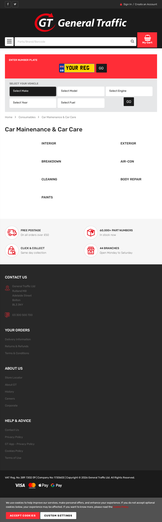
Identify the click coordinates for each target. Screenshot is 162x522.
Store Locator (13, 377)
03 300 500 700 (22, 314)
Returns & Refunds (16, 346)
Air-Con (127, 161)
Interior (48, 143)
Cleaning (49, 179)
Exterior (128, 143)
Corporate (11, 405)
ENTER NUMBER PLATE (23, 59)
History (9, 391)
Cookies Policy (14, 450)
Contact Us (12, 429)
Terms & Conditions (17, 353)
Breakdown (51, 161)
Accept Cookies (23, 515)
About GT (11, 384)
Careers (10, 398)
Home (8, 117)
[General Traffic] (81, 22)
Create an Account (146, 4)
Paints (47, 197)
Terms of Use (13, 457)
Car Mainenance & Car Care (59, 117)
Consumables (27, 117)
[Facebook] (8, 4)
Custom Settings (58, 515)
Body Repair (131, 179)
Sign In (127, 4)
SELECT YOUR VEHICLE (23, 83)
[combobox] (72, 41)
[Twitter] (15, 4)
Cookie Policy (120, 506)
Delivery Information (18, 339)
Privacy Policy (14, 437)
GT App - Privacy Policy (20, 444)
